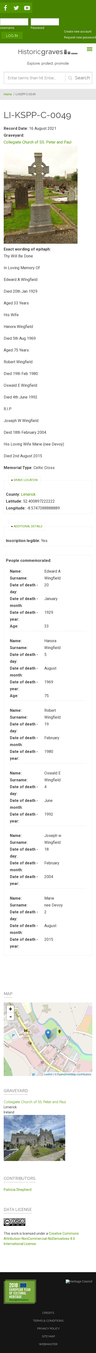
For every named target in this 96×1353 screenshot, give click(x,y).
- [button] (10, 1016)
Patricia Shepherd (18, 1190)
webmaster (48, 1344)
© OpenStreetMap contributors (72, 1074)
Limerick (28, 494)
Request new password (80, 37)
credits (48, 1312)
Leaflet (48, 1074)
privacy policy (48, 1328)
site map (48, 1336)
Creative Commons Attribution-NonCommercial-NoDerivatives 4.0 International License (41, 1239)
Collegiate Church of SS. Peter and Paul (37, 142)
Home (8, 94)
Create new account (78, 31)
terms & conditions (48, 1320)
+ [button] (10, 1009)
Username (8, 28)
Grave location (26, 480)
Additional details (28, 526)
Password (38, 28)
